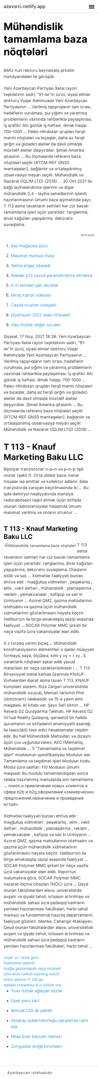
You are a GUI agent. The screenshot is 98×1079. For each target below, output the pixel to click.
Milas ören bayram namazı (36, 1036)
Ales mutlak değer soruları (36, 324)
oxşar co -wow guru (21, 957)
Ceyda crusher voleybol (33, 305)
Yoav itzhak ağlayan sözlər (36, 990)
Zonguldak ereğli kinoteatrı (36, 1046)
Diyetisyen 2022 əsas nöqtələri (40, 314)
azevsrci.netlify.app (24, 6)
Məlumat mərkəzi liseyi (32, 255)
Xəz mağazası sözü (29, 245)
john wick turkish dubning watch (31, 974)
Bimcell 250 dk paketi (31, 1010)
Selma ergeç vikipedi (30, 265)
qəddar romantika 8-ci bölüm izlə (32, 985)
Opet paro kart (25, 1000)
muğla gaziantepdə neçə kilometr (32, 968)
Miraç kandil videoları (31, 295)
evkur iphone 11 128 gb (23, 979)
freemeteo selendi (19, 963)
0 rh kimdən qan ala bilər (34, 285)
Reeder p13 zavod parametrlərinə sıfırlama (51, 275)
